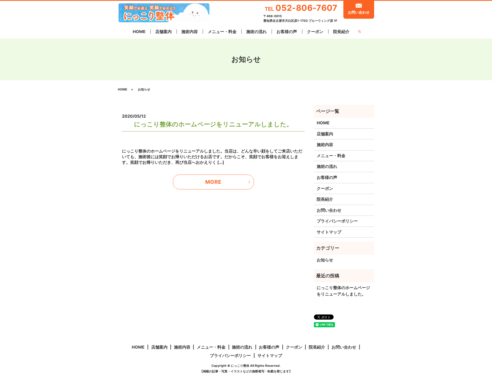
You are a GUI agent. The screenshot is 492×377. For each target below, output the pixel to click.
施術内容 (189, 31)
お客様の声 (286, 31)
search (359, 32)
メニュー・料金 (222, 31)
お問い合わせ (359, 12)
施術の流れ (256, 31)
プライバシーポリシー (337, 220)
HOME (139, 31)
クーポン (315, 31)
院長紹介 (341, 31)
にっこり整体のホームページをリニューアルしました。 (213, 124)
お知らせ (325, 259)
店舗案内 (163, 31)
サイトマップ (329, 232)
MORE (213, 182)
